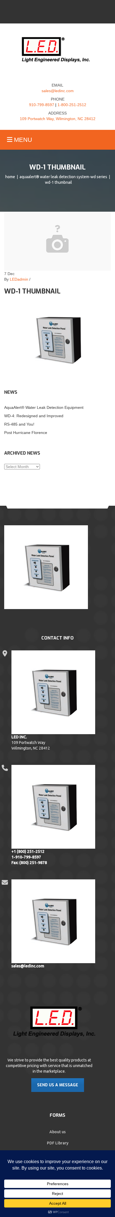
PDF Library (57, 1143)
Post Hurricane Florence (25, 432)
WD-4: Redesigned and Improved (33, 416)
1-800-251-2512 (72, 104)
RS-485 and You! (19, 424)
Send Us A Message (57, 1085)
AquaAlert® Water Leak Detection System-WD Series (63, 177)
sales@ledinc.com (58, 91)
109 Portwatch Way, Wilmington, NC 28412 (57, 118)
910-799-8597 (41, 104)
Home (10, 177)
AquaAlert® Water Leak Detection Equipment (43, 407)
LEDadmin (19, 279)
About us (57, 1132)
